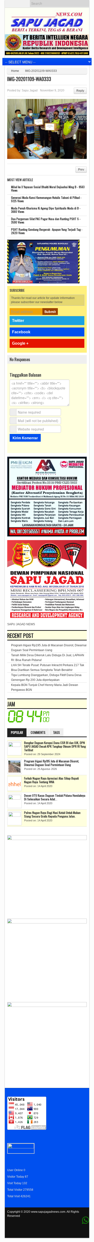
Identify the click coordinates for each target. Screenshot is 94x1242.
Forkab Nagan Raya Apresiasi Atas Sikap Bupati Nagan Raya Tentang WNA (51, 780)
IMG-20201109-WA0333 (29, 78)
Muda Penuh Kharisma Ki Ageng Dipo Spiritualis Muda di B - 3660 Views (46, 210)
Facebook (21, 332)
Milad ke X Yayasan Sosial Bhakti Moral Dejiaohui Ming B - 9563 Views (48, 188)
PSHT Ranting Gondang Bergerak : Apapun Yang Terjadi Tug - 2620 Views (46, 231)
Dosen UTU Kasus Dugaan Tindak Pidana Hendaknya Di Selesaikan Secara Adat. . (54, 797)
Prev (81, 169)
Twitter (18, 321)
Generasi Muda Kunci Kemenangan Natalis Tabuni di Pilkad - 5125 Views (46, 199)
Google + (20, 343)
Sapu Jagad (30, 90)
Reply (80, 90)
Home (15, 71)
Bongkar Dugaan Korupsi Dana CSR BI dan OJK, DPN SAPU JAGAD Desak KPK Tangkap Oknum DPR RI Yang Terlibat (55, 746)
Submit (50, 311)
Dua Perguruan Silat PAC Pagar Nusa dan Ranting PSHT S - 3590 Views (46, 220)
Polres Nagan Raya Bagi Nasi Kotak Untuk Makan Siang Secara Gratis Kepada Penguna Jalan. (52, 814)
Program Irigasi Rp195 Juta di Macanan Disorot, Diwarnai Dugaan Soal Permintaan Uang (51, 763)
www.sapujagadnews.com (48, 1211)
